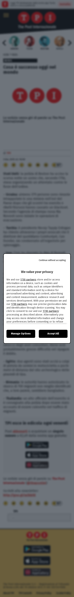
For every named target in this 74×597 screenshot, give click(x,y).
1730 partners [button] (28, 279)
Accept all (53, 333)
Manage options (21, 333)
